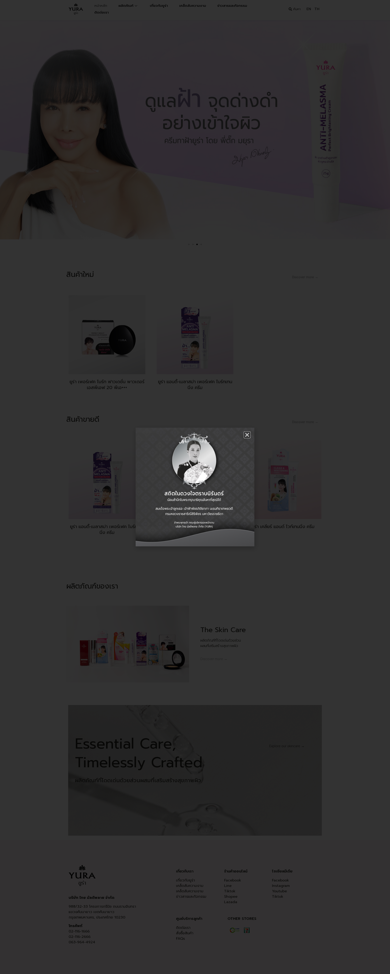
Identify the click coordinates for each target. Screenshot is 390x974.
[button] (247, 435)
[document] (195, 487)
